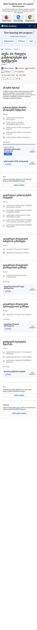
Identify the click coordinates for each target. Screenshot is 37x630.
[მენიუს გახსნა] (35, 26)
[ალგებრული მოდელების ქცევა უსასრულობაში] (10, 79)
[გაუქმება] (34, 1)
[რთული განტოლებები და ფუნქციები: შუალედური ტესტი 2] (17, 79)
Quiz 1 (4, 176)
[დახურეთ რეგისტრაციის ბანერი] (34, 31)
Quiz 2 (4, 386)
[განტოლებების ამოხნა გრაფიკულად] (5, 79)
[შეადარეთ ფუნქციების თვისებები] (14, 79)
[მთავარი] (2, 49)
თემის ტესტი (6, 404)
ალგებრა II (16, 49)
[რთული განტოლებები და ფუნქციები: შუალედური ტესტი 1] (7, 79)
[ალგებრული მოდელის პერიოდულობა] (12, 79)
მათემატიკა (8, 49)
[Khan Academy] (8, 26)
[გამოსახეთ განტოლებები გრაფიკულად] (2, 79)
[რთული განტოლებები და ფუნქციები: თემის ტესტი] (19, 79)
